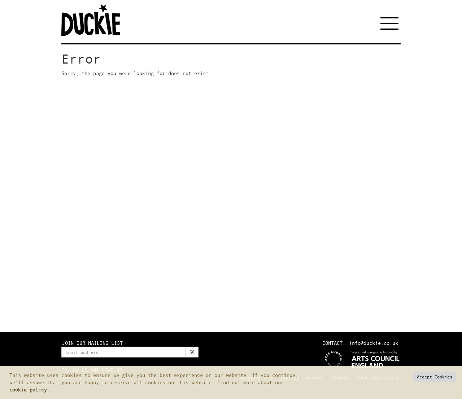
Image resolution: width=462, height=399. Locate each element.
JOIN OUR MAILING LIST (92, 343)
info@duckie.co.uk (373, 343)
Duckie (95, 20)
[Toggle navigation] (390, 23)
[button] (434, 377)
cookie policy (28, 389)
